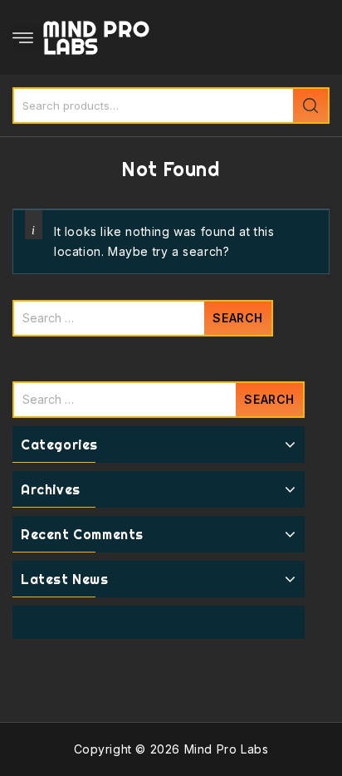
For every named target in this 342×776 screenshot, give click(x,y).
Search (310, 105)
